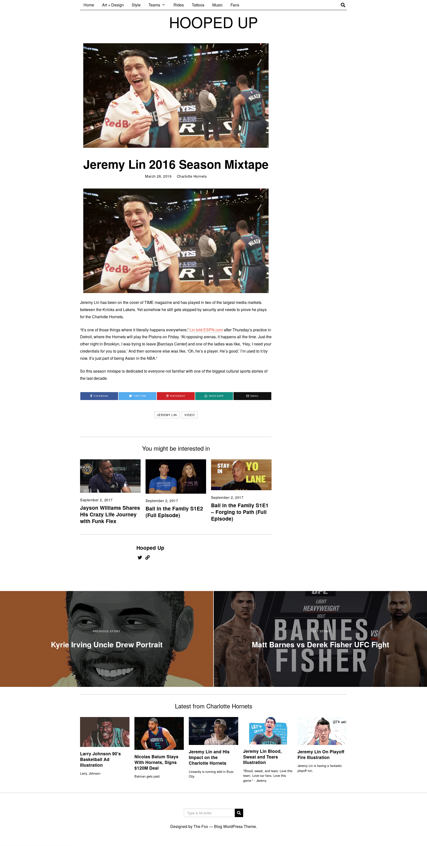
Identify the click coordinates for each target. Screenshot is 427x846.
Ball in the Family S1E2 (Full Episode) (174, 512)
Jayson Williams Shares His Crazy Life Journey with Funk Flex (110, 514)
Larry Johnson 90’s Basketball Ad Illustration (100, 759)
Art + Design (113, 5)
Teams (154, 5)
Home (89, 5)
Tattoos (198, 5)
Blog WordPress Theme (235, 826)
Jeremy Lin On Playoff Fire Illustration (321, 754)
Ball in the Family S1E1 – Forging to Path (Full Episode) (240, 512)
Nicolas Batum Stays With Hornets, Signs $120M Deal (156, 762)
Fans (235, 5)
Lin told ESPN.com (206, 330)
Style (136, 5)
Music (217, 5)
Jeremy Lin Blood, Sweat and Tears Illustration (262, 756)
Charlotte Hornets (192, 176)
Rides (178, 5)
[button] (239, 813)
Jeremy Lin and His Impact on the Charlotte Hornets (209, 757)
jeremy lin (167, 415)
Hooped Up (150, 547)
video (189, 415)
